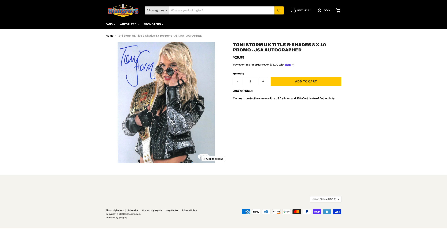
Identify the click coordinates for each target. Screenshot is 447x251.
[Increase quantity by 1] (263, 81)
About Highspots (115, 210)
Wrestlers (128, 24)
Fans (109, 24)
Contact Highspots (152, 210)
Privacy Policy (189, 210)
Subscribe (132, 210)
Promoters (152, 24)
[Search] (279, 10)
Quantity (238, 73)
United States (324, 199)
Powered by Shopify (116, 217)
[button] (325, 10)
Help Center (172, 210)
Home (109, 35)
